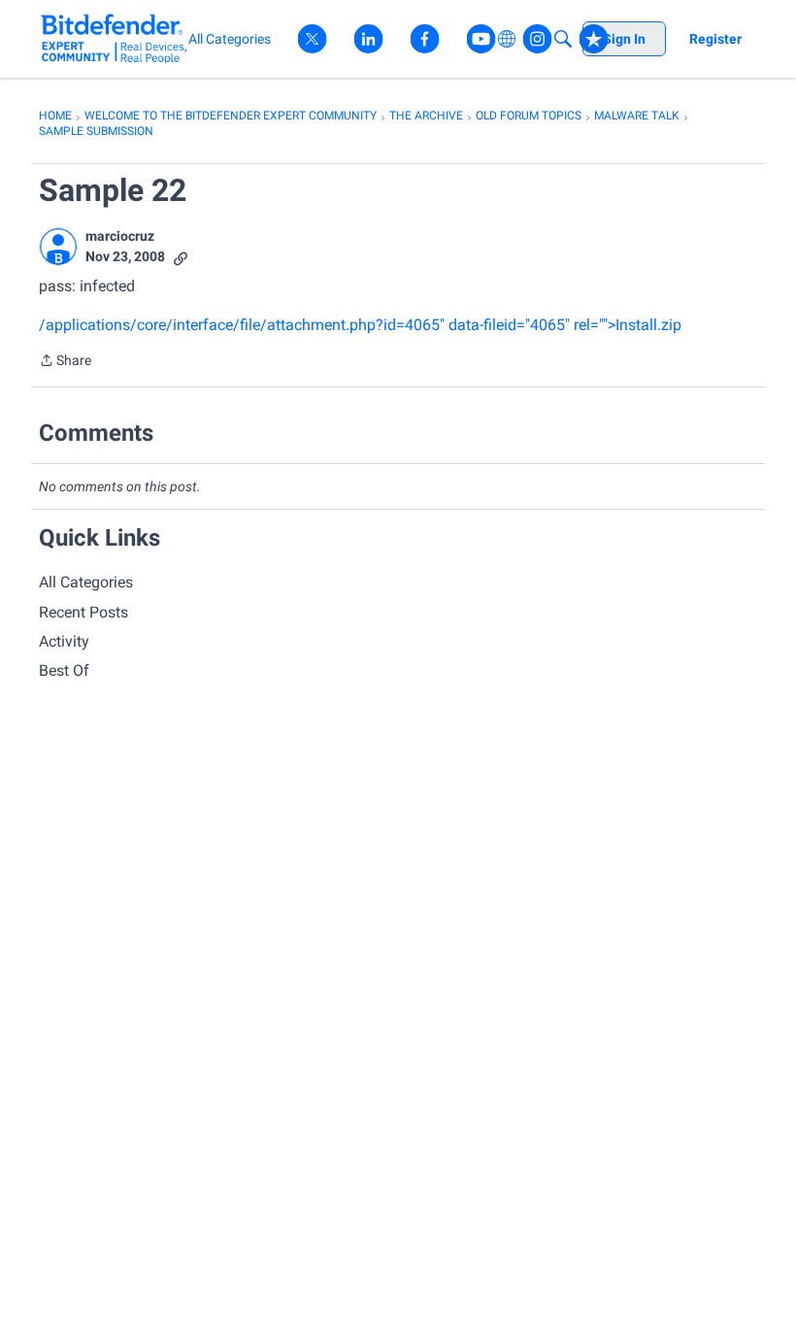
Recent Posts (83, 612)
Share (65, 362)
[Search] (563, 38)
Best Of (64, 670)
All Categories (86, 582)
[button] (58, 246)
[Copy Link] (180, 257)
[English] (114, 38)
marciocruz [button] (119, 236)
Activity (64, 641)
